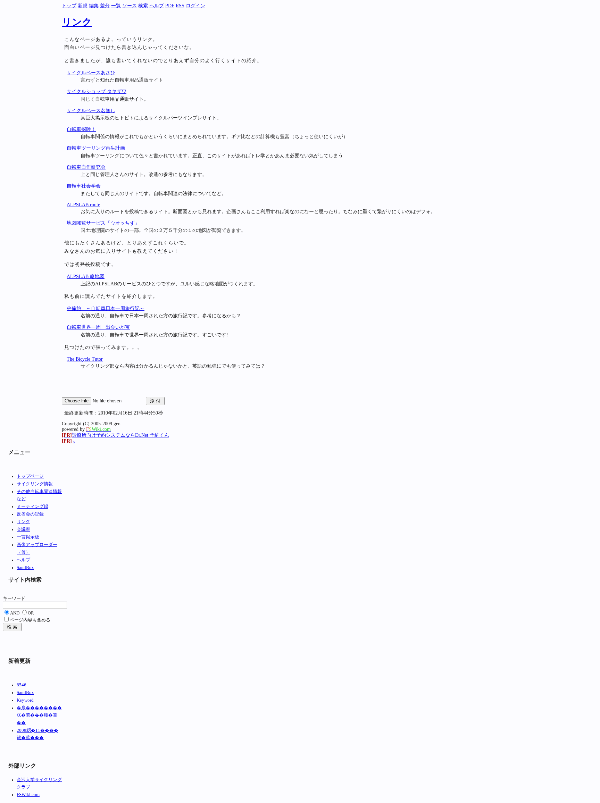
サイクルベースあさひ (91, 72)
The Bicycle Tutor (85, 359)
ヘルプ (156, 5)
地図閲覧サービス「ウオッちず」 (103, 223)
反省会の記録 (30, 514)
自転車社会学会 (84, 186)
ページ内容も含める (30, 620)
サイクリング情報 (35, 484)
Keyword (25, 700)
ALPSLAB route (83, 204)
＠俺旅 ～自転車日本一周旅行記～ (105, 308)
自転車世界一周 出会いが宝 (98, 327)
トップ (69, 5)
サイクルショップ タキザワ (96, 91)
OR (31, 613)
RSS (180, 5)
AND (14, 613)
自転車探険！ (81, 129)
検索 (143, 5)
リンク (77, 22)
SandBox (25, 567)
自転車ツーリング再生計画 (96, 148)
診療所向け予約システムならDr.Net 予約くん (115, 435)
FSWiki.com (28, 794)
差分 (105, 5)
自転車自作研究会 (86, 167)
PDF (169, 5)
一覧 (116, 5)
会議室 (23, 529)
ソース (129, 5)
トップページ (30, 476)
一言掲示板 (28, 537)
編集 (94, 5)
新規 (83, 5)
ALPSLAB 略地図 (86, 276)
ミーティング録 (32, 506)
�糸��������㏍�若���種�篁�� (39, 715)
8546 (21, 685)
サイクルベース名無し (91, 110)
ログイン (195, 5)
